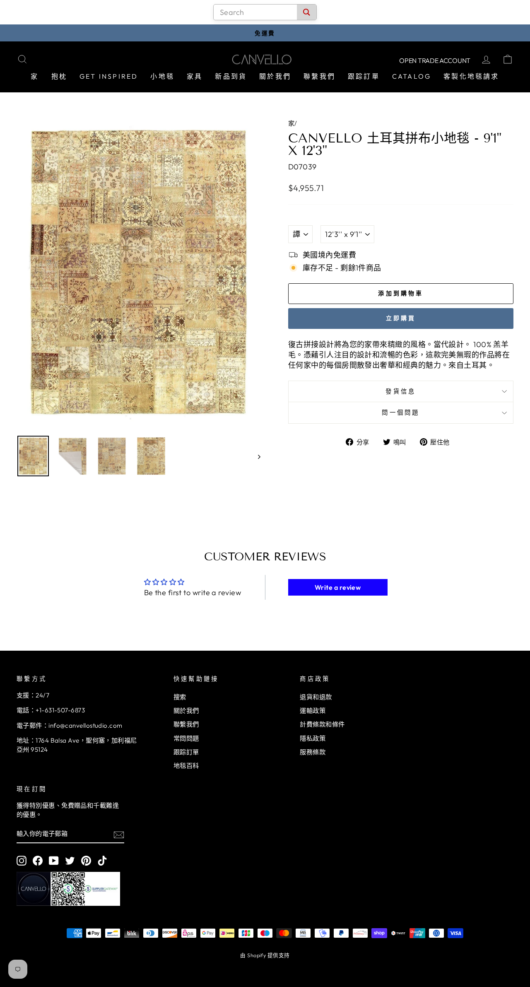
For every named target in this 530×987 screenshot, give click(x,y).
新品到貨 (231, 76)
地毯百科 (186, 766)
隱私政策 (312, 738)
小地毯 (162, 76)
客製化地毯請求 (471, 76)
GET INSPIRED (109, 76)
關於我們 (275, 76)
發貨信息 (400, 391)
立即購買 (401, 318)
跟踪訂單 (364, 76)
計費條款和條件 (322, 724)
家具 (194, 76)
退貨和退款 (316, 697)
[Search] (306, 12)
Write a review (338, 587)
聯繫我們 (319, 76)
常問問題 (186, 738)
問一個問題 (401, 412)
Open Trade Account (434, 60)
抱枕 (59, 76)
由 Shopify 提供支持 (264, 955)
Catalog (411, 76)
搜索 (179, 697)
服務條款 (312, 752)
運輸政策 (312, 710)
